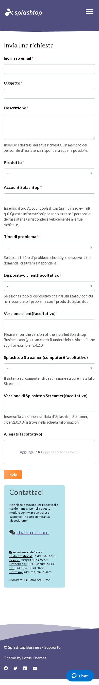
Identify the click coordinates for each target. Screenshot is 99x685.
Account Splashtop (22, 187)
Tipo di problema (20, 236)
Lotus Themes (34, 657)
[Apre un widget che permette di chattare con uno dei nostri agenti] (80, 676)
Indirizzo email (17, 58)
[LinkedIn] (27, 670)
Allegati (23, 433)
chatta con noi (32, 532)
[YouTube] (36, 670)
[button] (89, 11)
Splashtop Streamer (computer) (46, 357)
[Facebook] (7, 670)
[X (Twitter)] (17, 670)
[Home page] (23, 12)
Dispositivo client (32, 275)
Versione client (30, 313)
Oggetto (12, 82)
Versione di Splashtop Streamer (46, 395)
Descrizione (15, 107)
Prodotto (13, 162)
